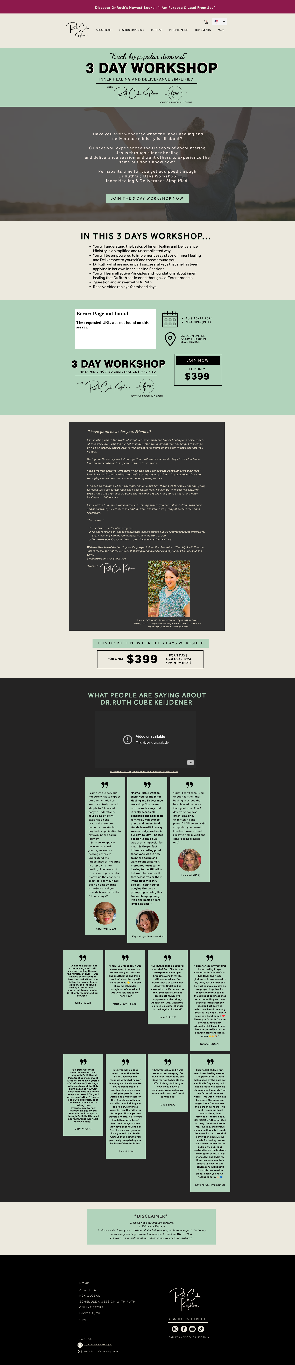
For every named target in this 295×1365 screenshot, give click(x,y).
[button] (206, 22)
